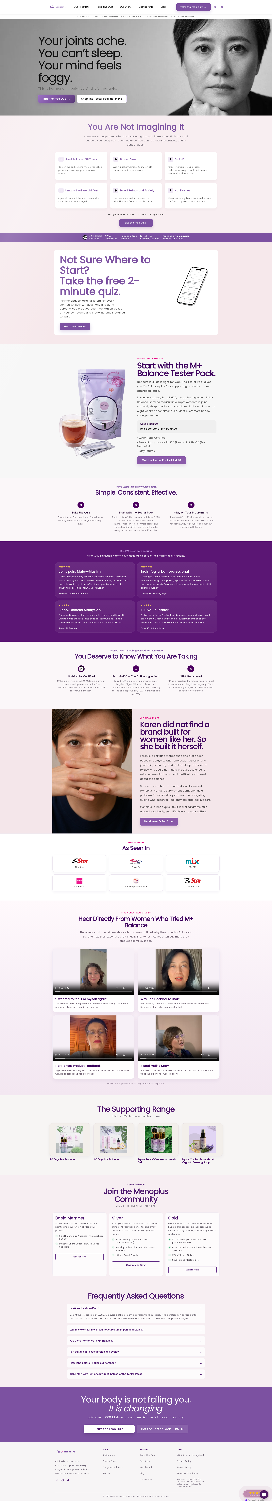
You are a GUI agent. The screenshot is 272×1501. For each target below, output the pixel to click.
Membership (146, 7)
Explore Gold (192, 1269)
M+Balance (109, 1455)
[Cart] (222, 7)
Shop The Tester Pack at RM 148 (101, 98)
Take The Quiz (147, 1455)
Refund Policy (184, 1467)
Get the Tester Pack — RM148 (162, 1429)
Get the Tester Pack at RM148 (161, 460)
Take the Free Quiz (193, 7)
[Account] (215, 7)
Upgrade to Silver (136, 1264)
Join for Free (80, 1256)
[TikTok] (68, 1480)
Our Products (82, 7)
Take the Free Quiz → (136, 222)
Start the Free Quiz (75, 326)
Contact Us (146, 1479)
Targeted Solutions (113, 1467)
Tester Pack (109, 1461)
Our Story (125, 7)
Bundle (106, 1473)
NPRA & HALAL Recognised (190, 1455)
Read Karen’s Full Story (159, 821)
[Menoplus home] (66, 1452)
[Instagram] (62, 1480)
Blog (163, 7)
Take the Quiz (105, 7)
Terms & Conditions (187, 1473)
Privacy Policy (184, 1461)
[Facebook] (57, 1480)
